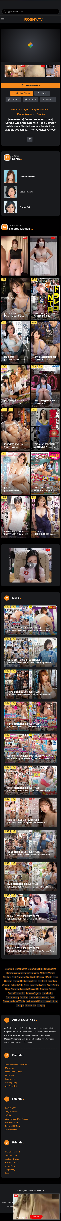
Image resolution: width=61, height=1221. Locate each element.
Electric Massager (19, 109)
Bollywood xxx (11, 1112)
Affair (7, 989)
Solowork (9, 969)
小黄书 (8, 1115)
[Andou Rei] (10, 207)
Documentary (12, 997)
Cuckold (7, 977)
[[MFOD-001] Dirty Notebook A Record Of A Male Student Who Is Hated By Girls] (45, 473)
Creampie (33, 969)
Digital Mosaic (37, 977)
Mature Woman (47, 973)
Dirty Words (19, 1001)
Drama (16, 981)
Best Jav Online (12, 1159)
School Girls (17, 985)
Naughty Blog (11, 1082)
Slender (8, 981)
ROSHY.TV (33, 19)
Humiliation (47, 993)
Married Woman (24, 114)
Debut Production (16, 993)
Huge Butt (35, 985)
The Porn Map (11, 1122)
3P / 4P (48, 977)
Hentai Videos (11, 1155)
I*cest (26, 985)
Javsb (7, 1173)
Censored (51, 969)
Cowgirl (6, 985)
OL (21, 997)
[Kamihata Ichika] (10, 176)
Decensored (21, 969)
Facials (52, 989)
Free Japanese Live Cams (17, 1064)
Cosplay (41, 1005)
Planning (41, 114)
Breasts (24, 989)
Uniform (33, 997)
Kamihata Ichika (27, 176)
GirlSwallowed (11, 1129)
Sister (55, 1001)
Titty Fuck (42, 981)
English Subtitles (40, 109)
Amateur (44, 989)
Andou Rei (25, 207)
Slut (14, 977)
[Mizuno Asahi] (10, 192)
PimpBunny (10, 1170)
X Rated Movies (12, 1162)
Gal (36, 1001)
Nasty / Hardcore (28, 981)
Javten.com (10, 1079)
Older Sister (53, 985)
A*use (43, 985)
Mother (28, 1005)
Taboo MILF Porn (12, 1126)
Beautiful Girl (23, 977)
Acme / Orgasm (33, 993)
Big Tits (42, 969)
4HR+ (36, 989)
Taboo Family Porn (13, 1072)
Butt (34, 1005)
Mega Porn (10, 1166)
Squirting (52, 981)
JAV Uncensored (12, 1152)
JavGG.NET (10, 1108)
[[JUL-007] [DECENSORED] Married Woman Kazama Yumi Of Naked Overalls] (45, 517)
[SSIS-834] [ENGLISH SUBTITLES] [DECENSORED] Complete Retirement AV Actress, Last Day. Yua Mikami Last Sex (26, 822)
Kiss (30, 989)
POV (25, 997)
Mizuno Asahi (26, 192)
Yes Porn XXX (11, 1086)
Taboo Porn (10, 1075)
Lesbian (30, 1001)
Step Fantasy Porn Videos (16, 1119)
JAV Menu (9, 1068)
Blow (55, 977)
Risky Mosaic (45, 1001)
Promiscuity (43, 997)
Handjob (20, 1005)
